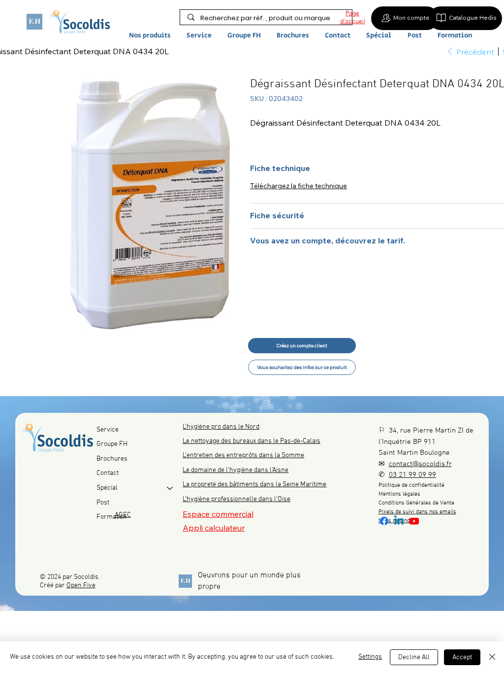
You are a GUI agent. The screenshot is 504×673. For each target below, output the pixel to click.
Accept (462, 657)
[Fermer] (492, 657)
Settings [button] (370, 657)
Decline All (414, 657)
